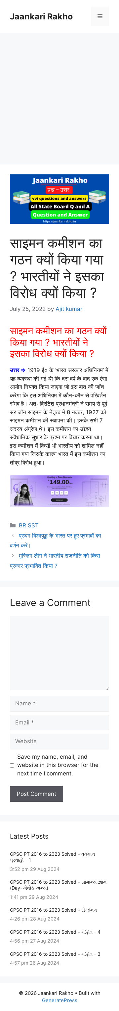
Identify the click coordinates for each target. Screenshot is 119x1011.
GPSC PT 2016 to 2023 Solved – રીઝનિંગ (53, 910)
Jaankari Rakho (41, 16)
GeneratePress (59, 1000)
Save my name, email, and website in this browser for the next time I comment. (58, 765)
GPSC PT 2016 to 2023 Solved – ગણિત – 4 (55, 932)
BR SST (29, 525)
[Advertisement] (59, 95)
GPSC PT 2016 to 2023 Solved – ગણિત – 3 (55, 954)
